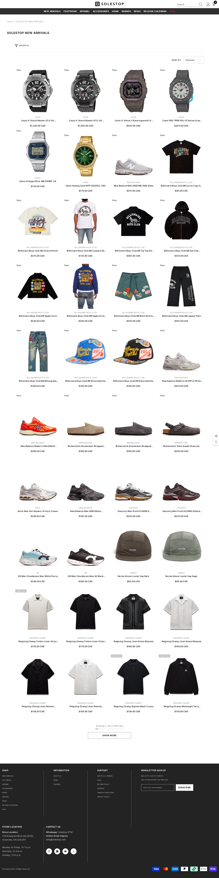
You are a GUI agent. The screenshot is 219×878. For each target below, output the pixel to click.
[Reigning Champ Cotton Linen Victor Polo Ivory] (37, 611)
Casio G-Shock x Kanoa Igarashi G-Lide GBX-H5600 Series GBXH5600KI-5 (133, 120)
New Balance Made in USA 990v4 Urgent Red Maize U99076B (38, 446)
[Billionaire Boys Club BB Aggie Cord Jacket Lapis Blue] (85, 286)
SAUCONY (133, 508)
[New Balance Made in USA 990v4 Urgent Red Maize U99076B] (37, 416)
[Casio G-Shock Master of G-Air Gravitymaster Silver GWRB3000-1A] (37, 91)
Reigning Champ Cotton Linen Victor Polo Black (85, 641)
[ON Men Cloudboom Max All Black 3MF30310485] (85, 546)
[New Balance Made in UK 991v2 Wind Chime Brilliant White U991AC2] (181, 351)
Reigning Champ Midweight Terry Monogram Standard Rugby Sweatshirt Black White (181, 706)
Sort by (176, 60)
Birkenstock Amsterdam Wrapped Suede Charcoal (133, 446)
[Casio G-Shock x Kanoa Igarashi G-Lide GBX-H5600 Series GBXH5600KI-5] (133, 91)
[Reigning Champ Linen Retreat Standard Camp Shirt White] (85, 676)
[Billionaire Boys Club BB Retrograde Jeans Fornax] (37, 351)
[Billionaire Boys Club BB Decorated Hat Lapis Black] (133, 351)
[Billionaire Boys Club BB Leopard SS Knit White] (85, 221)
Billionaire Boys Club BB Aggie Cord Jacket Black (37, 316)
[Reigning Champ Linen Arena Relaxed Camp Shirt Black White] (133, 611)
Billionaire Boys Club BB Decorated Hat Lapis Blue (85, 381)
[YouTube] (65, 851)
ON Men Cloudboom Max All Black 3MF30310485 (85, 576)
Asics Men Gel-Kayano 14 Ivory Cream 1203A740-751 (38, 511)
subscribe (184, 787)
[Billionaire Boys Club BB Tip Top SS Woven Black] (133, 221)
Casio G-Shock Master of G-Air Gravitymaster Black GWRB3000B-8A (85, 120)
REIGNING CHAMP (38, 638)
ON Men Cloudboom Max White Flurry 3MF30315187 (38, 576)
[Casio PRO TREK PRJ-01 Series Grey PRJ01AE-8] (181, 91)
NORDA (133, 573)
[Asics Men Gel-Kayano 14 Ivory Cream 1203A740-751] (37, 481)
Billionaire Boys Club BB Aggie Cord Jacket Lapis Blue (85, 316)
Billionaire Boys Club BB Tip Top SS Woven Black (133, 250)
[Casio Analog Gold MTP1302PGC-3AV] (85, 156)
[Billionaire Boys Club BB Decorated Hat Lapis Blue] (85, 351)
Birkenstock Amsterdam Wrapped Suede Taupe (85, 446)
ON (37, 573)
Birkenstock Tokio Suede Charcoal (181, 446)
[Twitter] (74, 851)
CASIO (38, 117)
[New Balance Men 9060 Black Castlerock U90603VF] (85, 481)
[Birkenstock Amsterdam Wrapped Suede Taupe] (85, 416)
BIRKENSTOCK (85, 443)
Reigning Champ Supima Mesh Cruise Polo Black (133, 706)
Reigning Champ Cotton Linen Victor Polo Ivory (37, 641)
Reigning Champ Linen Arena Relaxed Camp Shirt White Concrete (181, 641)
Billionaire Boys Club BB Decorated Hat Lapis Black (133, 381)
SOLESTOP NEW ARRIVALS (30, 21)
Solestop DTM (65, 832)
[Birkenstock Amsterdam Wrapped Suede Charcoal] (133, 416)
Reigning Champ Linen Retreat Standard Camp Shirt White (85, 706)
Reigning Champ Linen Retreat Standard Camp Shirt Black (38, 706)
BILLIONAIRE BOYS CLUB (181, 182)
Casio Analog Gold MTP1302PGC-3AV (86, 185)
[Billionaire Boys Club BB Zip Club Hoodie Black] (181, 221)
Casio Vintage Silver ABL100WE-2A (37, 181)
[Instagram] (57, 851)
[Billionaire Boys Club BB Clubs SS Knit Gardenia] (37, 221)
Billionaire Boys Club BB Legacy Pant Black (181, 316)
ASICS (38, 508)
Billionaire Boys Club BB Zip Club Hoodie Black (181, 250)
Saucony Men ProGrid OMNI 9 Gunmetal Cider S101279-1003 (133, 511)
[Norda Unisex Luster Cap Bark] (133, 546)
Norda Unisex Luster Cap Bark (133, 576)
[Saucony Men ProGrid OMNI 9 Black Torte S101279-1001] (181, 481)
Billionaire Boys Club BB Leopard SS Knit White (85, 250)
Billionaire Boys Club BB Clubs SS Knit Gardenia (38, 250)
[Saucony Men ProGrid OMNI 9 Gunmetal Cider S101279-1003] (133, 481)
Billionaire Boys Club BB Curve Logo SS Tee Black (181, 185)
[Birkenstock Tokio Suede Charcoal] (181, 416)
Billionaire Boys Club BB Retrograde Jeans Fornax (37, 381)
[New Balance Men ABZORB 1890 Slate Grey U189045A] (133, 156)
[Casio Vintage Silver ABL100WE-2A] (37, 151)
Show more (109, 735)
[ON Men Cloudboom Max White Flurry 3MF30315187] (37, 546)
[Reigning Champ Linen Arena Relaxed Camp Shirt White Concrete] (181, 611)
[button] (193, 60)
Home (10, 21)
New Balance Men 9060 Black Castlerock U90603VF (85, 511)
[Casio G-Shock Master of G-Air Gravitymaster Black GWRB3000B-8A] (85, 91)
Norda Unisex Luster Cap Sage (181, 576)
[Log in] (208, 4)
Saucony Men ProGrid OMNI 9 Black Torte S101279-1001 (181, 511)
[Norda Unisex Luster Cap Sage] (181, 546)
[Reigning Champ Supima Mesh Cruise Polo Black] (133, 676)
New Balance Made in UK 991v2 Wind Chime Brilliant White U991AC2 (181, 381)
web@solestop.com (56, 839)
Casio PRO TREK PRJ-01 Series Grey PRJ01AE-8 (181, 120)
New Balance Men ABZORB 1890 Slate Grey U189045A (133, 185)
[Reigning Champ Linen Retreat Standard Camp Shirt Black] (37, 676)
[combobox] (187, 4)
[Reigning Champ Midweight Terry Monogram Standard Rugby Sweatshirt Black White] (181, 676)
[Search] (190, 4)
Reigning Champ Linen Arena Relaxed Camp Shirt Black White (133, 641)
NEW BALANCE (133, 182)
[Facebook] (49, 851)
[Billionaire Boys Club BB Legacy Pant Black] (181, 286)
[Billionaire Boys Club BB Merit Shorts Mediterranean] (133, 286)
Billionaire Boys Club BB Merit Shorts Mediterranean (133, 316)
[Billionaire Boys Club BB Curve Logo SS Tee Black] (181, 156)
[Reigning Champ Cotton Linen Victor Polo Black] (85, 611)
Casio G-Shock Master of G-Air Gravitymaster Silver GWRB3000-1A (38, 120)
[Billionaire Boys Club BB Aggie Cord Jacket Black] (37, 286)
